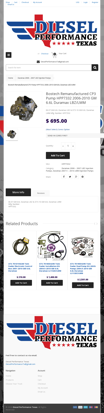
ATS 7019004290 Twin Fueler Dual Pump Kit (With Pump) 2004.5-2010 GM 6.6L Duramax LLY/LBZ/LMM (83, 268)
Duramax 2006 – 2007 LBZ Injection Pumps (34, 78)
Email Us (41, 391)
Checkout (42, 383)
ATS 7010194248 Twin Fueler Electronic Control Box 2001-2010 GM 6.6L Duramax (20, 267)
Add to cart (21, 283)
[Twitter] (70, 177)
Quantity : (50, 146)
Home (10, 78)
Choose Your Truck (14, 383)
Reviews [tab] (41, 193)
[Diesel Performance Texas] (52, 31)
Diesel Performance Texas (25, 407)
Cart (39, 380)
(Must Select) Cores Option (58, 129)
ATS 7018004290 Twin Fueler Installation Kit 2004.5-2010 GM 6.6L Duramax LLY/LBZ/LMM (50, 267)
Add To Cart (58, 155)
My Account (43, 388)
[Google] (76, 177)
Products (10, 380)
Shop (40, 376)
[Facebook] (64, 177)
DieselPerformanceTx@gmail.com (20, 364)
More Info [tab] (18, 192)
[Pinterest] (82, 177)
